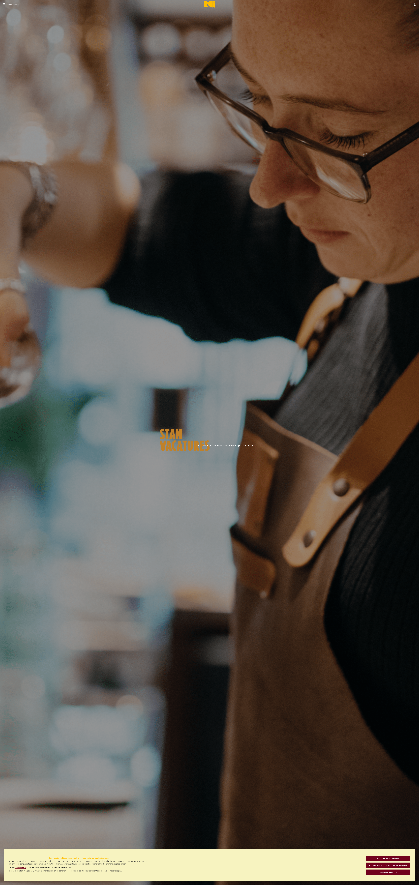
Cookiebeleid (20, 867)
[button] (415, 4)
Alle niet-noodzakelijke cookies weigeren (388, 865)
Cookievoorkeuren (388, 872)
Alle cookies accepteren (388, 858)
